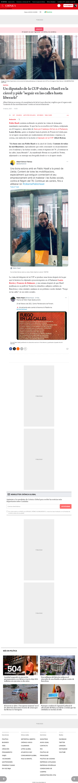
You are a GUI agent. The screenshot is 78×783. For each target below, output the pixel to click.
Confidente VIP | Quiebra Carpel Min (66, 1)
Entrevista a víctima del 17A (23, 1)
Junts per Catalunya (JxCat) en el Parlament (50, 129)
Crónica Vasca (26, 742)
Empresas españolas (48, 765)
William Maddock (51, 1)
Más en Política (10, 651)
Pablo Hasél (48, 115)
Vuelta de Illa (11, 1)
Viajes (4, 755)
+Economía (6, 759)
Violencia (19, 115)
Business (5, 742)
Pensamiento (7, 752)
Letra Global (26, 749)
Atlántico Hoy (26, 752)
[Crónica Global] (31, 5)
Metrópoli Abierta (28, 739)
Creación (5, 749)
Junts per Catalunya (29, 115)
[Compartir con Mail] (21, 348)
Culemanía (25, 746)
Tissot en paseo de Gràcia (38, 1)
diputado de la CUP (45, 137)
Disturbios (40, 115)
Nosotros (44, 739)
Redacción (12, 119)
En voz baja (6, 768)
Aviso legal (44, 742)
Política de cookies (47, 759)
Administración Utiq (48, 775)
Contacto (44, 746)
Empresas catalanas (48, 762)
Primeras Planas (8, 765)
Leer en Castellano (6, 8)
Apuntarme (65, 506)
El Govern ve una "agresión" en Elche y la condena (39, 32)
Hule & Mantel (26, 759)
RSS (41, 749)
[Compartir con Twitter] (14, 348)
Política (5, 85)
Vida (3, 746)
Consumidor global (29, 755)
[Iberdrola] (48, 12)
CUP (14, 115)
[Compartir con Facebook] (10, 348)
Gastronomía (7, 762)
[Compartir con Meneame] (18, 348)
